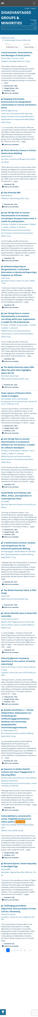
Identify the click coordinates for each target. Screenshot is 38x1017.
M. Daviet (4, 224)
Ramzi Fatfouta (6, 195)
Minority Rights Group (9, 111)
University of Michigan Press (20, 159)
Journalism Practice (8, 281)
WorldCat (9, 91)
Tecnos (9, 830)
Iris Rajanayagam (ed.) (9, 730)
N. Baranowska (22, 224)
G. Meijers (32, 224)
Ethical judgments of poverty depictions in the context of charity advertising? (18, 661)
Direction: (27, 44)
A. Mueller (12, 224)
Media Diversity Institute (10, 379)
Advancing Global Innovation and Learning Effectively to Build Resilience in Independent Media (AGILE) (18, 116)
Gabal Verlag (14, 198)
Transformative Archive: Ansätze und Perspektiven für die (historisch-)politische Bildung (18, 545)
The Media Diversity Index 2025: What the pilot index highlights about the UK (17, 370)
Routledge (13, 61)
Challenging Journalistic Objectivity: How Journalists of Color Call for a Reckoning (18, 908)
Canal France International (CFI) (12, 113)
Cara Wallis (5, 501)
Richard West (6, 58)
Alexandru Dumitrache (9, 781)
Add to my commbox (11, 93)
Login (27, 8)
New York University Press (18, 504)
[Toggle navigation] (34, 3)
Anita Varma (5, 278)
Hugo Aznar (5, 825)
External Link (10, 86)
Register (33, 8)
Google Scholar (11, 88)
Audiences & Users (8, 38)
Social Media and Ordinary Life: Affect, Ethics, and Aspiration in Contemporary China (16, 495)
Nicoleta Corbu (6, 778)
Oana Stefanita (31, 778)
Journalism (5, 917)
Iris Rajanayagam (7, 551)
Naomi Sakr (14, 376)
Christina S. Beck (18, 58)
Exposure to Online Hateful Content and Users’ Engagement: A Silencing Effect (18, 772)
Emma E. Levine (22, 667)
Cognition (4, 672)
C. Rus (31, 451)
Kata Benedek (23, 399)
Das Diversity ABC (12, 192)
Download (9, 184)
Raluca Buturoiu (19, 778)
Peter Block (5, 376)
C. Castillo (4, 227)
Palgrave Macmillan (17, 872)
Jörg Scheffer (6, 869)
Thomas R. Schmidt (8, 914)
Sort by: (7, 44)
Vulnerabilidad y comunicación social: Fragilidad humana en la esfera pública (16, 819)
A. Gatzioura (21, 227)
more (6, 83)
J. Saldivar (12, 227)
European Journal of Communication (14, 401)
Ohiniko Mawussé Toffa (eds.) (25, 551)
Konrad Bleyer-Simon (9, 399)
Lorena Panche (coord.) (9, 619)
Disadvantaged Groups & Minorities (17, 40)
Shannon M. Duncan (8, 667)
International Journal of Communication (15, 783)
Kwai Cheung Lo (7, 156)
